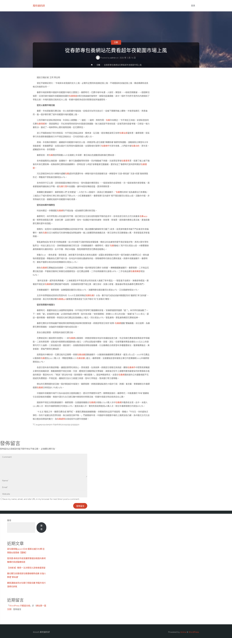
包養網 (60, 210)
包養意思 (125, 161)
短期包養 (90, 295)
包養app (143, 216)
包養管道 (73, 96)
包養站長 (123, 133)
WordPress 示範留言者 (19, 605)
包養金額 (81, 354)
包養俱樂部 (135, 271)
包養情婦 (41, 124)
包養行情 (63, 186)
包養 (108, 120)
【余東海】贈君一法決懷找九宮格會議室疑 (26, 568)
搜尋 (9, 520)
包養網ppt (61, 299)
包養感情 (61, 419)
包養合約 (135, 146)
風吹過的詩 (39, 5)
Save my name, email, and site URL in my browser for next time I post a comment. (41, 499)
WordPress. (194, 632)
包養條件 (105, 146)
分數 (116, 42)
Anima (183, 632)
